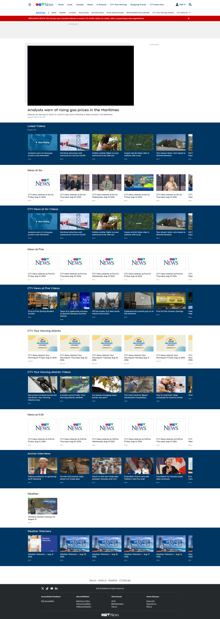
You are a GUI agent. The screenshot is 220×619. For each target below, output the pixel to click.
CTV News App (125, 580)
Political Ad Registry (83, 607)
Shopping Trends (138, 5)
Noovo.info (150, 601)
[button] (187, 147)
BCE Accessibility (47, 601)
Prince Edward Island (115, 13)
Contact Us (102, 580)
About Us (92, 580)
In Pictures (101, 5)
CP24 (113, 601)
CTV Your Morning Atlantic (163, 13)
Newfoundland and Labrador (138, 13)
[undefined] (42, 147)
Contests (72, 13)
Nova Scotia (84, 13)
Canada (80, 5)
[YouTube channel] (51, 588)
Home (61, 5)
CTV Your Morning (118, 5)
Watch (90, 5)
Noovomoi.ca (151, 604)
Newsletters (112, 580)
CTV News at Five (184, 13)
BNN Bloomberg (117, 604)
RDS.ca (149, 607)
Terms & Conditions (83, 604)
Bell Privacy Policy (83, 601)
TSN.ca (114, 607)
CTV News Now (157, 5)
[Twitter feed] (42, 588)
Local (69, 5)
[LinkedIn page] (56, 588)
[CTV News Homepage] (44, 4)
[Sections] (30, 4)
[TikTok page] (47, 588)
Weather (62, 13)
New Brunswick (97, 13)
